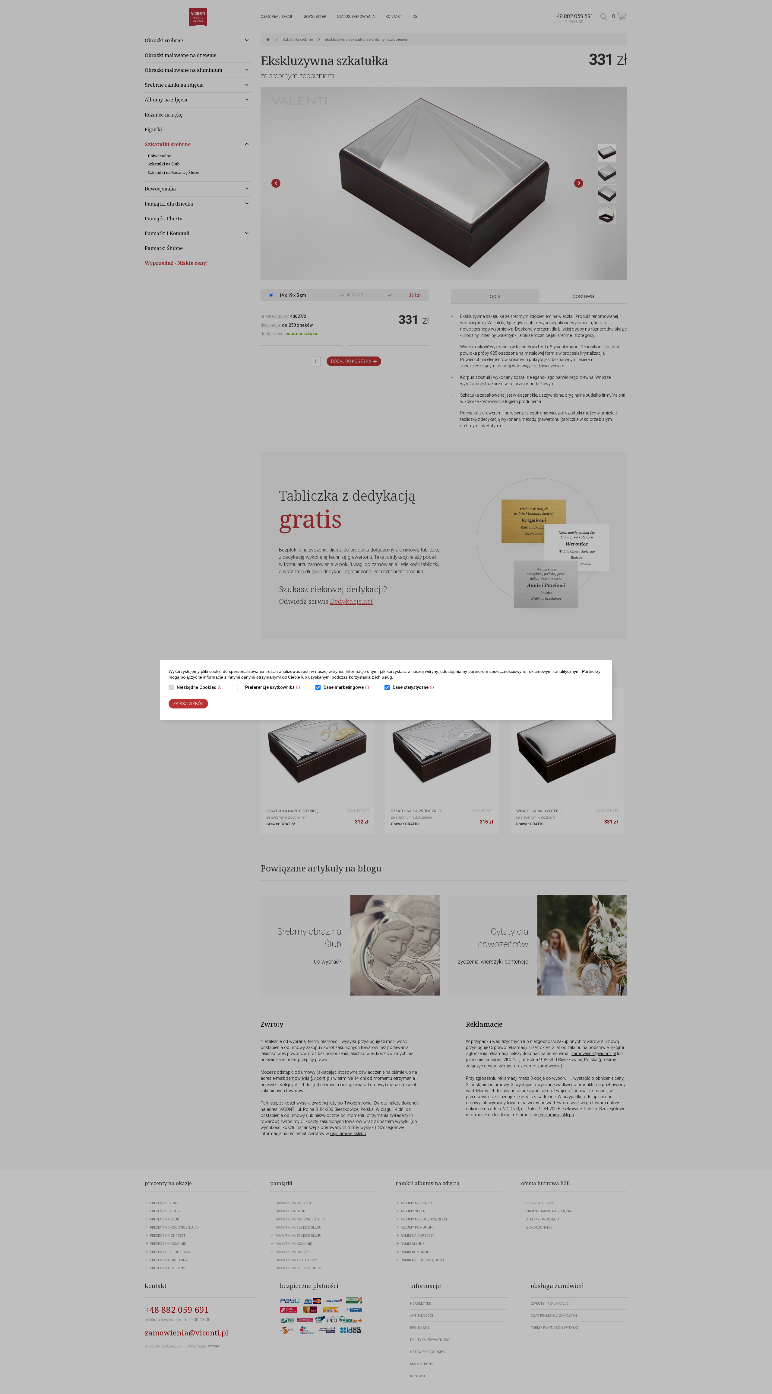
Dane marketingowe (348, 688)
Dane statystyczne (415, 688)
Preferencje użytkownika (274, 688)
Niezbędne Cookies (201, 688)
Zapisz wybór (188, 703)
